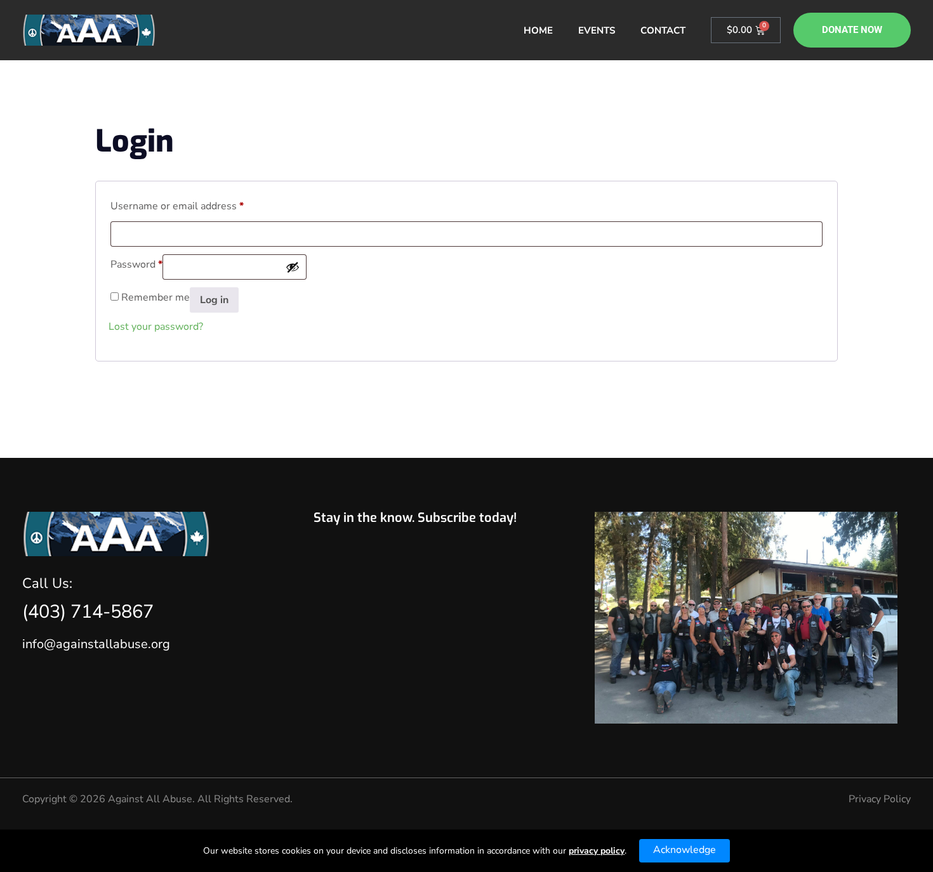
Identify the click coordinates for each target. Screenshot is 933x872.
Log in (214, 300)
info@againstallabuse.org (96, 644)
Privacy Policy (880, 799)
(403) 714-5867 (88, 611)
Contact (662, 30)
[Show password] (293, 267)
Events (596, 30)
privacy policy (597, 851)
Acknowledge (684, 850)
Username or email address (177, 204)
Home (538, 30)
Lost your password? (156, 327)
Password (136, 262)
